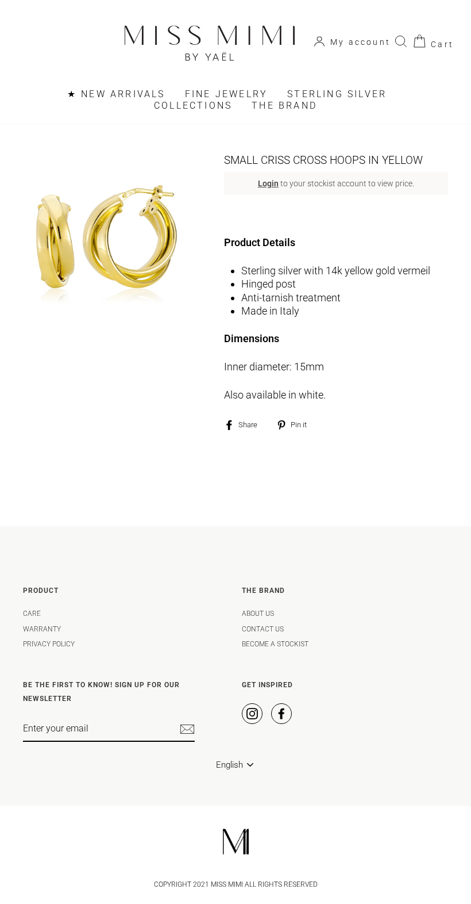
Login (268, 183)
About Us (258, 614)
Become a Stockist (275, 644)
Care (32, 614)
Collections (193, 105)
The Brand (284, 105)
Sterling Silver (337, 94)
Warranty (42, 629)
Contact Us (263, 629)
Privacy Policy (49, 644)
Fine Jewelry (226, 94)
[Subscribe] (187, 729)
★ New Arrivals (116, 94)
